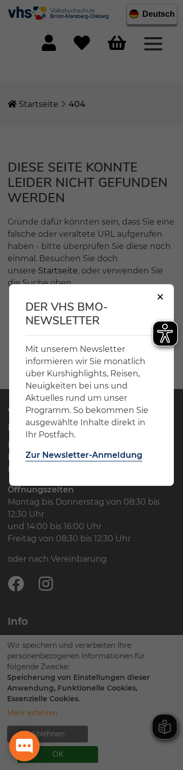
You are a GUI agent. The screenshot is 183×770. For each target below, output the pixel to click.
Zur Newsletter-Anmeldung (83, 455)
